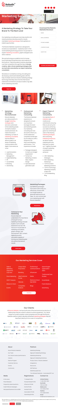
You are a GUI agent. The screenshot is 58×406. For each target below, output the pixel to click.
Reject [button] (18, 403)
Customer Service (13, 363)
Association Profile (29, 392)
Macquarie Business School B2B (12, 389)
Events (10, 365)
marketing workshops (49, 138)
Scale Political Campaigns (10, 387)
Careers (10, 358)
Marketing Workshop (35, 355)
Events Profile (27, 387)
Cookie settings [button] (5, 403)
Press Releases (7, 382)
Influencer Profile (28, 384)
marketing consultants (12, 53)
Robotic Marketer (14, 310)
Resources (33, 365)
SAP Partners (33, 368)
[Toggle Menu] (52, 11)
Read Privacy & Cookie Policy (27, 400)
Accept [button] (12, 403)
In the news (7, 379)
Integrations (33, 363)
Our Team (10, 353)
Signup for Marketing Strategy (38, 353)
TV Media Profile (28, 379)
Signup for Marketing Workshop (38, 358)
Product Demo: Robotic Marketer (39, 360)
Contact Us (44, 376)
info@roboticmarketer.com (47, 396)
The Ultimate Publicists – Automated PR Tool (42, 373)
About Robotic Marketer (14, 350)
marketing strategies (14, 41)
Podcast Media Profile (30, 382)
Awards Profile (28, 389)
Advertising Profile (29, 394)
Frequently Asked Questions (11, 384)
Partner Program (12, 360)
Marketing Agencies (35, 370)
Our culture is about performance (17, 355)
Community (11, 368)
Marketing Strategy (35, 350)
